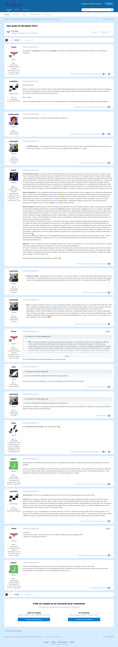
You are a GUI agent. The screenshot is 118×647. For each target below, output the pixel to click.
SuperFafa (84, 74)
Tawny (16, 31)
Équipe (24, 14)
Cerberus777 (82, 484)
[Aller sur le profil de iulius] (14, 429)
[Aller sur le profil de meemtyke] (14, 148)
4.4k (14, 383)
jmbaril (78, 134)
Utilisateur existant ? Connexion (92, 4)
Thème (53, 642)
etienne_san (78, 324)
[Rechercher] (112, 9)
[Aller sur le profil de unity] (14, 373)
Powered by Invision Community (59, 644)
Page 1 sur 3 (29, 40)
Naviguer (9, 9)
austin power (13, 114)
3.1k (14, 186)
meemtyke (78, 74)
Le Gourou (87, 521)
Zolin (76, 484)
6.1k (14, 63)
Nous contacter (63, 642)
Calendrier (16, 14)
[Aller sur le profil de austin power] (14, 121)
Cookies (71, 642)
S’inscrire (109, 3)
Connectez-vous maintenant (84, 619)
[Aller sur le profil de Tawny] (8, 32)
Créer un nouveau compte (33, 619)
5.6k (14, 97)
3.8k (14, 157)
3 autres (96, 163)
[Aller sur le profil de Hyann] (14, 176)
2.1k (14, 130)
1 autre (96, 107)
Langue (46, 642)
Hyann (84, 107)
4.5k (14, 439)
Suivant (16, 40)
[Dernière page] (22, 40)
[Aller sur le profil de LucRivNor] (14, 88)
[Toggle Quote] (25, 336)
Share (95, 32)
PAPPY (72, 74)
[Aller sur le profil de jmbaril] (14, 465)
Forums (7, 14)
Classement (47, 14)
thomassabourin (78, 107)
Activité (17, 9)
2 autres (90, 451)
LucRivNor (13, 81)
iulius (13, 423)
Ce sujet (105, 9)
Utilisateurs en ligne (35, 14)
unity (14, 367)
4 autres (90, 74)
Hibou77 (81, 163)
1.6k (14, 475)
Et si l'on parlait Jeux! (32, 33)
